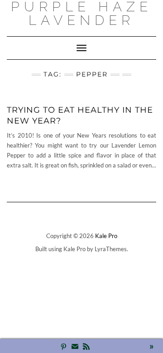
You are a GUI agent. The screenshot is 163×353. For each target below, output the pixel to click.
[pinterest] (63, 347)
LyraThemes (111, 249)
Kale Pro (106, 235)
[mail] (75, 347)
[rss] (86, 347)
